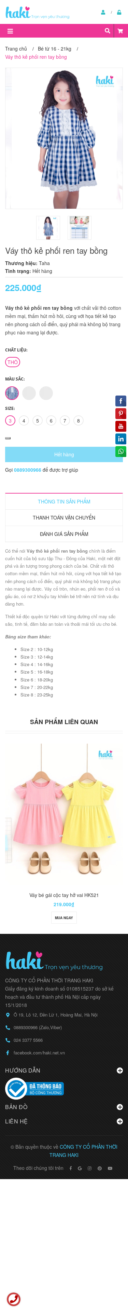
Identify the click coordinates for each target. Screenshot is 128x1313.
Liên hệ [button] (16, 1121)
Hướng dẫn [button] (23, 1070)
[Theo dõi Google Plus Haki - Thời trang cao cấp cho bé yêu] (80, 1168)
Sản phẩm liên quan (64, 721)
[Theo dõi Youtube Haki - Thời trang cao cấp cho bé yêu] (110, 1168)
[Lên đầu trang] (109, 1280)
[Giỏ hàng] (120, 30)
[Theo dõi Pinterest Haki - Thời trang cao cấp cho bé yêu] (100, 1168)
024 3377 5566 (28, 1040)
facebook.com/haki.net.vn (39, 1052)
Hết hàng (64, 454)
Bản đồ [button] (16, 1107)
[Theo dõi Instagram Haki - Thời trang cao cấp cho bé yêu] (89, 1168)
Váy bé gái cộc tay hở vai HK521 (64, 895)
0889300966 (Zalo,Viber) (38, 1027)
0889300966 (28, 469)
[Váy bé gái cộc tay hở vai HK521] (64, 814)
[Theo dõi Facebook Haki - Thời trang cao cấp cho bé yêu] (71, 1168)
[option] (48, 228)
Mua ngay (64, 917)
